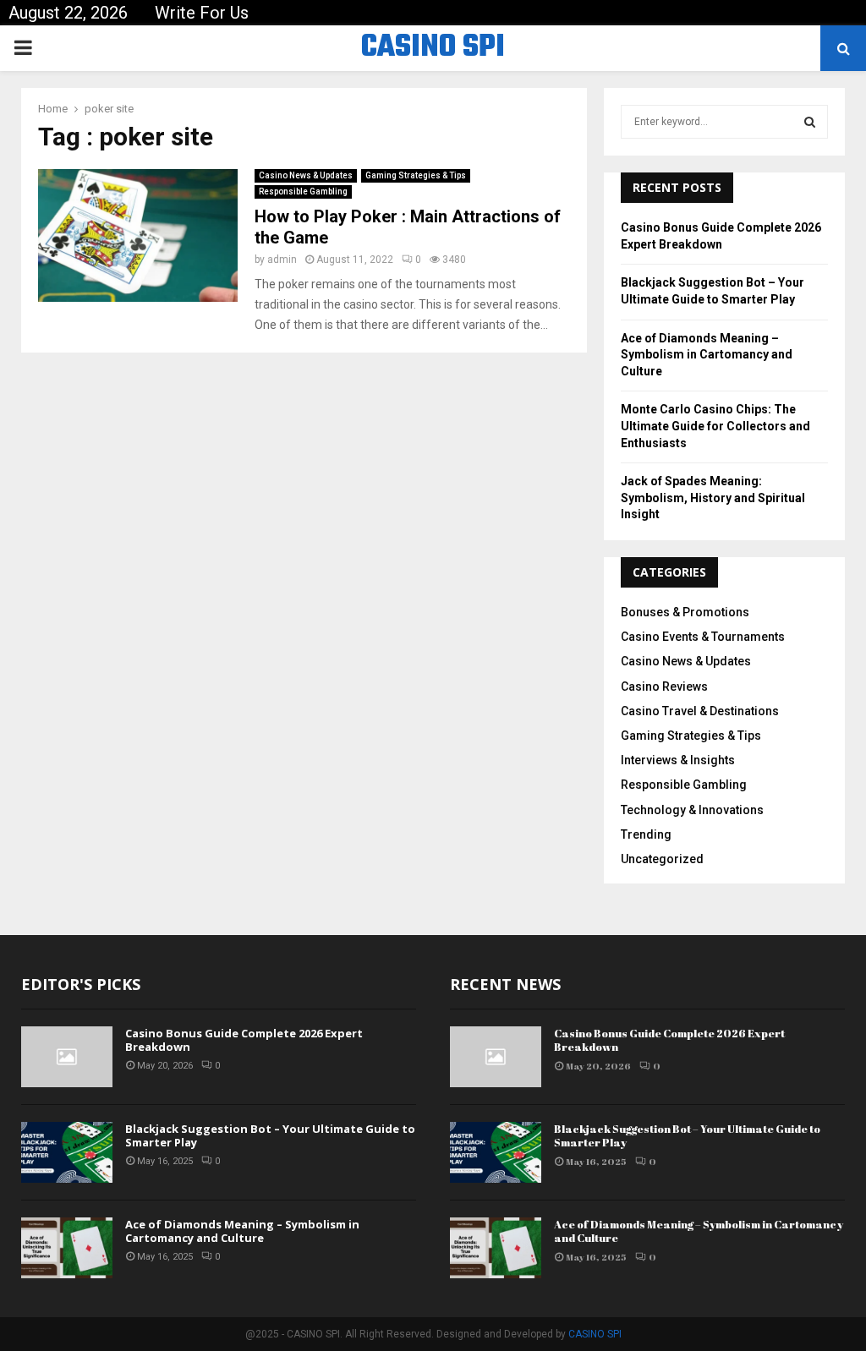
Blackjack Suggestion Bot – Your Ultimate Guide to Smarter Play (270, 1136)
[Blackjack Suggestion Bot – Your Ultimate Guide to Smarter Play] (66, 1152)
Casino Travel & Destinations (700, 711)
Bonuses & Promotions (685, 612)
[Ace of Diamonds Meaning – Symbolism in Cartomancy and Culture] (66, 1247)
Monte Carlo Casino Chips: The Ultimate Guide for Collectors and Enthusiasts (715, 425)
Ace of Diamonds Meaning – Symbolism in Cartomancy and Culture (706, 354)
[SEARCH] (810, 122)
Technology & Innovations (692, 810)
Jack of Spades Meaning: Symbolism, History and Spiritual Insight (713, 497)
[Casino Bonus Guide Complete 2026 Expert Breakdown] (66, 1056)
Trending (646, 834)
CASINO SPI (433, 48)
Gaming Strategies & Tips (415, 175)
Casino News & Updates (306, 175)
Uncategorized (662, 859)
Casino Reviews (664, 686)
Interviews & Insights (678, 760)
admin (282, 259)
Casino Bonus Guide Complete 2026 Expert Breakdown (244, 1040)
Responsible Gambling (303, 191)
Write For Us (202, 13)
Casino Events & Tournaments (703, 636)
